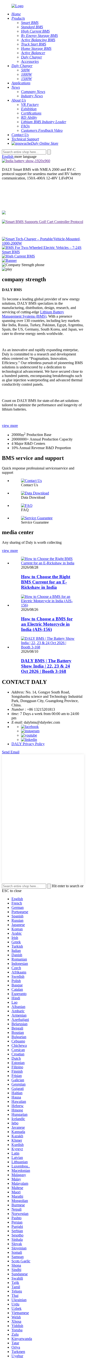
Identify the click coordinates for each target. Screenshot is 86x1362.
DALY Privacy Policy (28, 744)
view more (10, 425)
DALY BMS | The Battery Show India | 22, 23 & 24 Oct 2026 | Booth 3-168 (46, 666)
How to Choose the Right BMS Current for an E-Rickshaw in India (45, 582)
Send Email (10, 752)
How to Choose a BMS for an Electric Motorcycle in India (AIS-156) (47, 624)
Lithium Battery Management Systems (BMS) (33, 314)
